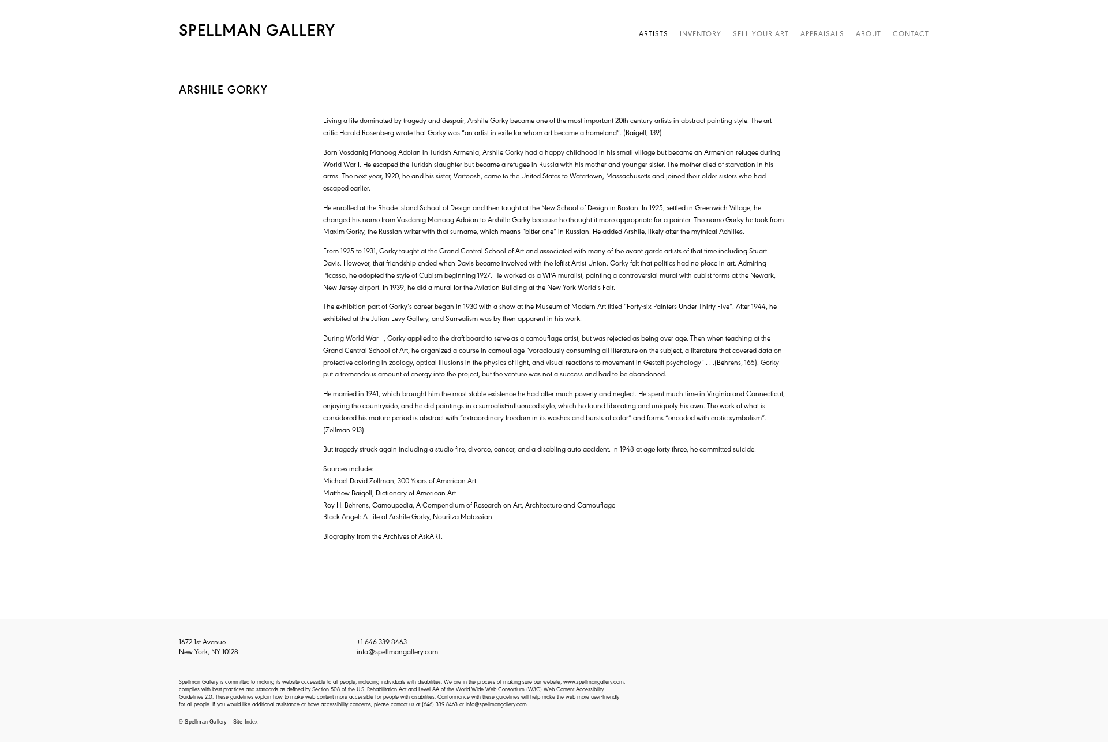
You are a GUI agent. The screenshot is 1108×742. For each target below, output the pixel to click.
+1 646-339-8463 (382, 641)
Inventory (700, 33)
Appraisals (822, 33)
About (868, 33)
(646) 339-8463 (440, 703)
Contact (911, 33)
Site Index (246, 722)
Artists (653, 33)
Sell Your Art (761, 33)
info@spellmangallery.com (397, 651)
